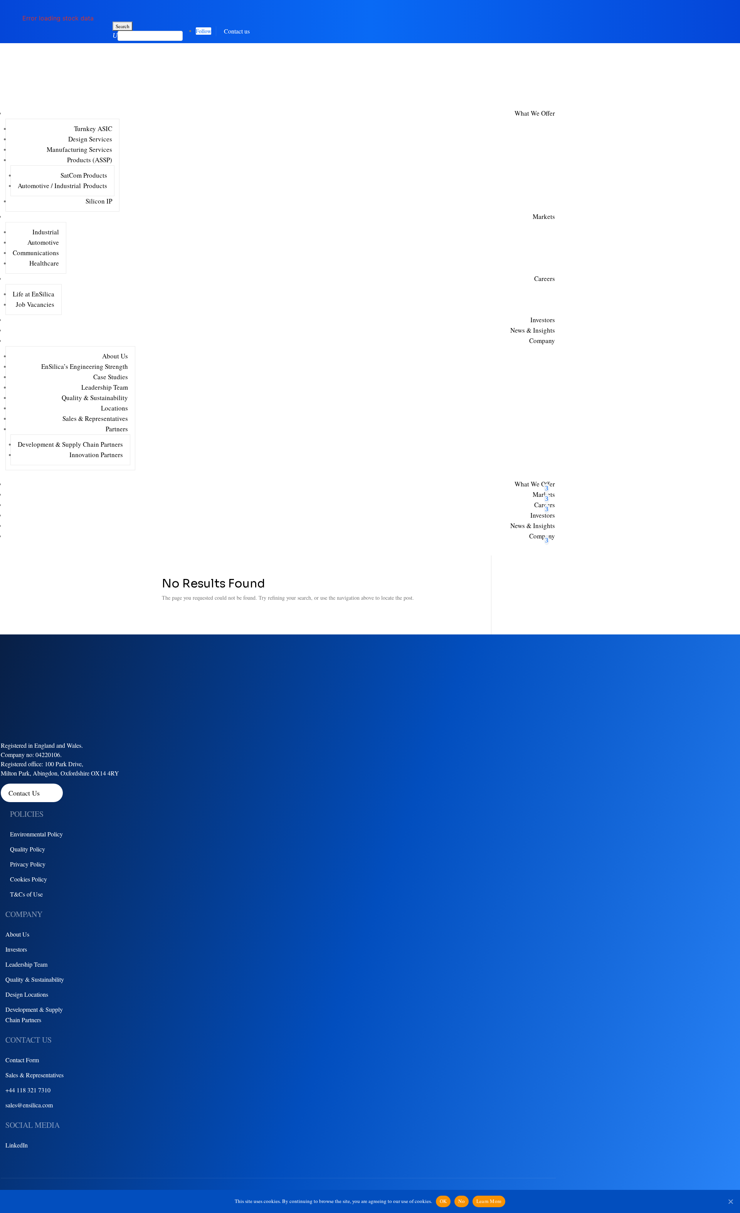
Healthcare (44, 263)
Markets (544, 216)
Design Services (90, 139)
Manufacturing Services (79, 149)
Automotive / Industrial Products (62, 185)
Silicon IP (99, 201)
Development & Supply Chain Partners (70, 444)
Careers (544, 278)
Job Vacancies (35, 304)
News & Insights (532, 330)
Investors (542, 319)
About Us (115, 356)
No (461, 1201)
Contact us (237, 31)
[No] (730, 1201)
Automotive (43, 242)
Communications (36, 252)
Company (542, 340)
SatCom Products (84, 175)
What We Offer (535, 113)
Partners (117, 428)
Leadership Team (104, 387)
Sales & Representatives (95, 418)
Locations (114, 408)
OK (443, 1201)
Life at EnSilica (33, 293)
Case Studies (110, 376)
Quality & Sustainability (95, 397)
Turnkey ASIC (93, 128)
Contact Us (24, 792)
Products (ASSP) (89, 159)
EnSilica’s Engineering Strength (84, 366)
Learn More (489, 1201)
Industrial (45, 231)
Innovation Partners (96, 454)
